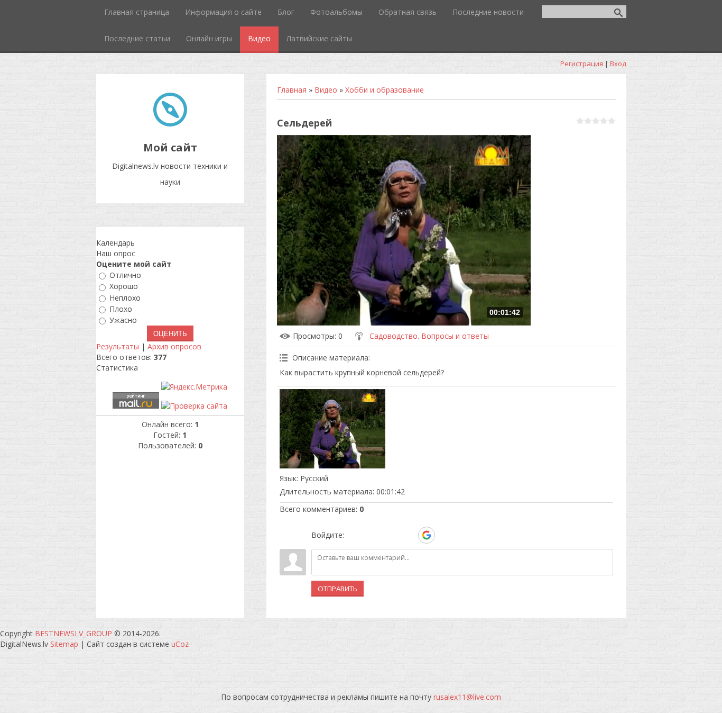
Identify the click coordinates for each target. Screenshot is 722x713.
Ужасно (123, 320)
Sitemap (64, 644)
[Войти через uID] (354, 535)
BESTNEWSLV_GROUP (73, 633)
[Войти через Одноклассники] (445, 535)
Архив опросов (174, 346)
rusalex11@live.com (467, 697)
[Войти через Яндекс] (408, 535)
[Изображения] (332, 428)
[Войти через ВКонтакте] (372, 535)
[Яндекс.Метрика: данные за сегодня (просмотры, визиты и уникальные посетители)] (194, 387)
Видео (325, 90)
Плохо (120, 309)
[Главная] (170, 124)
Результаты (117, 346)
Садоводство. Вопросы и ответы (429, 336)
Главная (292, 90)
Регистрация (581, 63)
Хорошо (123, 287)
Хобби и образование (384, 90)
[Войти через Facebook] (390, 535)
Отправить (337, 588)
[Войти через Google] (426, 535)
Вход (618, 63)
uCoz (180, 644)
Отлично (125, 275)
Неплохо (125, 298)
